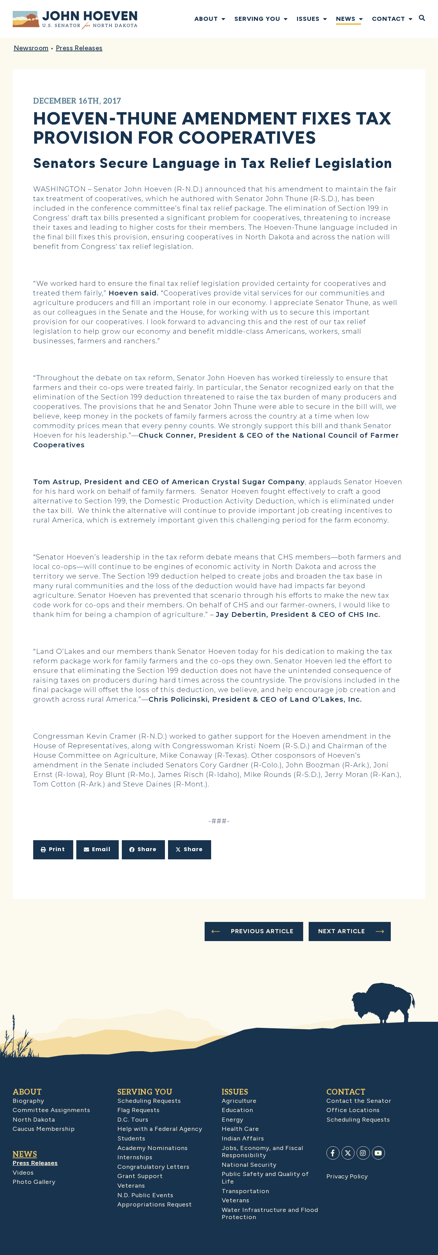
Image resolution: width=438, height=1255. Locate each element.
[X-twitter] (348, 1152)
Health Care (240, 1129)
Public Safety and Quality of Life (265, 1177)
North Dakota (34, 1119)
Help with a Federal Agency (159, 1129)
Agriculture (239, 1101)
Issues (308, 19)
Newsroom (31, 48)
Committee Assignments (51, 1110)
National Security (249, 1164)
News (346, 19)
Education (237, 1110)
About (206, 19)
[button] (53, 849)
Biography (28, 1101)
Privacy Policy (347, 1176)
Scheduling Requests (149, 1101)
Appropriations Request (154, 1204)
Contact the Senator (358, 1101)
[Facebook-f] (332, 1152)
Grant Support (140, 1176)
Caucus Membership (44, 1129)
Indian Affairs (243, 1138)
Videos (23, 1172)
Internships (135, 1157)
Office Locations (353, 1110)
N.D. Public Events (145, 1195)
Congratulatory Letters (153, 1167)
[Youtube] (378, 1152)
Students (131, 1138)
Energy (232, 1119)
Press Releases (79, 48)
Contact (388, 19)
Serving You (257, 19)
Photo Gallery (34, 1182)
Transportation (245, 1191)
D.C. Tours (133, 1119)
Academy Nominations (152, 1148)
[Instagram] (363, 1152)
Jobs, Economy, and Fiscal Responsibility (262, 1151)
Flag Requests (138, 1110)
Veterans (131, 1185)
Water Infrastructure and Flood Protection (270, 1213)
